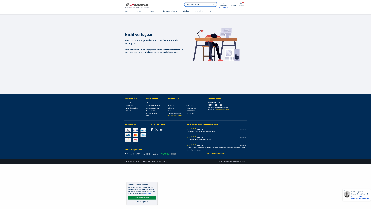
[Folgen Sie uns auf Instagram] (161, 130)
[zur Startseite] (137, 5)
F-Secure (171, 105)
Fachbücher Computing (153, 105)
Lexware (189, 103)
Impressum (128, 161)
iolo (169, 111)
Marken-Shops (150, 111)
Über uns (128, 111)
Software (148, 103)
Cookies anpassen (142, 202)
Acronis (170, 103)
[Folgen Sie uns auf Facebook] (152, 130)
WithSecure (190, 113)
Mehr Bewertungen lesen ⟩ (216, 153)
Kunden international (131, 108)
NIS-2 (147, 116)
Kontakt (137, 161)
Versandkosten (129, 103)
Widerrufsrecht (162, 161)
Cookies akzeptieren (142, 198)
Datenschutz (146, 161)
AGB (153, 161)
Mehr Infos (147, 193)
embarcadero (190, 111)
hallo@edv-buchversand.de (223, 109)
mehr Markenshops (175, 116)
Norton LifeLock (191, 108)
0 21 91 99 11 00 (356, 196)
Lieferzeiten (129, 105)
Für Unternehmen (151, 113)
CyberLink (189, 105)
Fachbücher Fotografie (152, 108)
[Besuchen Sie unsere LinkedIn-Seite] (166, 130)
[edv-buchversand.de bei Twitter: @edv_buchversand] (156, 130)
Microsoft (171, 108)
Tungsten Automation (174, 113)
